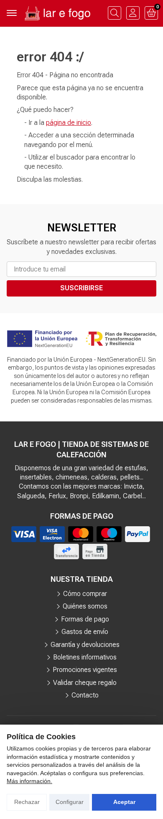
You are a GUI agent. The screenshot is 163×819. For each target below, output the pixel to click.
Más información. (29, 781)
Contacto (85, 695)
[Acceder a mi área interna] (133, 13)
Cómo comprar (85, 594)
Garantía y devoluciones (85, 645)
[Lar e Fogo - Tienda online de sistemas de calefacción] (56, 13)
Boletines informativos (85, 657)
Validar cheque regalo (85, 683)
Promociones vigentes (85, 670)
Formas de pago (85, 619)
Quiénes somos (85, 606)
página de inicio (68, 123)
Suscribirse (81, 288)
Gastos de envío (84, 632)
